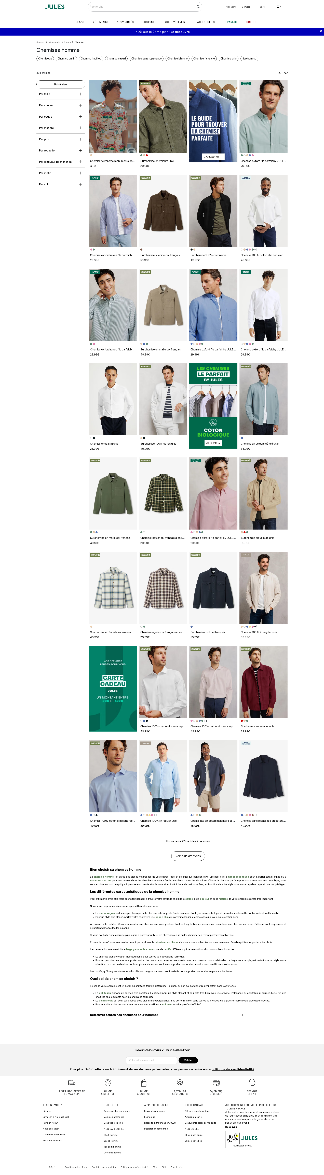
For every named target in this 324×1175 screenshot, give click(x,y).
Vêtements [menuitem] (100, 22)
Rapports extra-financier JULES (160, 1123)
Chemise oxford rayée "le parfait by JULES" (117, 255)
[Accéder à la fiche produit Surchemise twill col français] (213, 588)
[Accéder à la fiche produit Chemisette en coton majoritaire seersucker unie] (213, 776)
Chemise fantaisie (204, 58)
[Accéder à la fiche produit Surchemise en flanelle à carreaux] (113, 588)
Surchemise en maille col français (160, 349)
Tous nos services (52, 1140)
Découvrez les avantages (117, 1111)
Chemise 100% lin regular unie (259, 632)
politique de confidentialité (232, 1069)
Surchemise (249, 58)
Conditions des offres (76, 1167)
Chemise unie (229, 58)
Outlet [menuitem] (251, 22)
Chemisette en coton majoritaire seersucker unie (220, 820)
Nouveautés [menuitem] (125, 22)
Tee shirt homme (112, 1147)
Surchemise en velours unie (157, 161)
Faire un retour (50, 1123)
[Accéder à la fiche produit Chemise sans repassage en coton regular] (263, 776)
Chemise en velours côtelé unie (260, 443)
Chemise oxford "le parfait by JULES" (264, 161)
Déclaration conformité (156, 1129)
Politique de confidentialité (134, 1167)
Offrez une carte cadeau (197, 1111)
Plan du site (177, 1167)
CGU (164, 1167)
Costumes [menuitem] (150, 22)
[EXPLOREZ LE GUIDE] (213, 121)
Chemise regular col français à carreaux (164, 537)
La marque (149, 1117)
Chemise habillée (91, 58)
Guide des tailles (193, 1141)
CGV (155, 1167)
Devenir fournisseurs (155, 1111)
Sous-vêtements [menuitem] (176, 22)
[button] (133, 84)
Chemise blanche (177, 58)
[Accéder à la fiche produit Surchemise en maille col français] (163, 305)
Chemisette (45, 58)
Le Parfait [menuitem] (231, 22)
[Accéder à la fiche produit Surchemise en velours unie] (163, 116)
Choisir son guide (194, 1135)
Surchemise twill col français (208, 632)
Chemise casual (116, 58)
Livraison (47, 1111)
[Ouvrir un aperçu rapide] (133, 84)
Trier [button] (285, 73)
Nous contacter (51, 1129)
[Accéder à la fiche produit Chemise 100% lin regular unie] (263, 588)
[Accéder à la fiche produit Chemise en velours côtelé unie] (263, 399)
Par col (43, 184)
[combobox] (145, 6)
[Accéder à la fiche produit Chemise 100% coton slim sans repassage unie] (263, 211)
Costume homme (112, 1153)
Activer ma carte (193, 1117)
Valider (188, 1060)
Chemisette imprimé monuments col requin (115, 161)
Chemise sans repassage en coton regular (266, 820)
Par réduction (47, 150)
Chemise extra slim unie (104, 443)
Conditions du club (113, 1123)
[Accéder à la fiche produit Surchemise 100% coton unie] (213, 211)
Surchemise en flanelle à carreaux (110, 632)
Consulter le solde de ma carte (200, 1123)
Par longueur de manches (55, 161)
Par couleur (46, 105)
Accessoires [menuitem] (206, 22)
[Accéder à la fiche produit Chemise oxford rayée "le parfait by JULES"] (113, 211)
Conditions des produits (104, 1167)
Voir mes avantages (114, 1117)
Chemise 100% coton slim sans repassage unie (269, 255)
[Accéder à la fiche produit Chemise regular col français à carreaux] (163, 493)
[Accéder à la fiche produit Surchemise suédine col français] (163, 211)
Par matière (46, 128)
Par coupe (45, 116)
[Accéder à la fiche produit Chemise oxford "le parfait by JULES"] (263, 116)
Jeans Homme (111, 1141)
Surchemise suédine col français (160, 255)
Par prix (44, 139)
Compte (246, 7)
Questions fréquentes (54, 1135)
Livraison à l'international (56, 1117)
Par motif (45, 173)
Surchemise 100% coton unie (208, 255)
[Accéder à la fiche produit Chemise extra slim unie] (113, 399)
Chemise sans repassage (146, 58)
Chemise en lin (66, 58)
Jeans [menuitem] (80, 22)
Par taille (44, 94)
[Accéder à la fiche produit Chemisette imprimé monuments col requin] (113, 116)
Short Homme (111, 1135)
